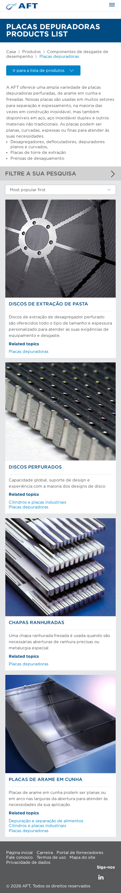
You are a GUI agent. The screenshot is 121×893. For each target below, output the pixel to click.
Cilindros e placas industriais (37, 502)
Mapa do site (82, 857)
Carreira (45, 852)
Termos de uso (51, 857)
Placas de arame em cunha (45, 779)
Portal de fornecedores (80, 852)
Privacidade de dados (28, 862)
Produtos (31, 52)
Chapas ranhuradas (36, 622)
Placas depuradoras (28, 352)
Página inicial (19, 852)
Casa (11, 52)
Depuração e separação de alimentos (46, 821)
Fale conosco (19, 857)
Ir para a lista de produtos (38, 70)
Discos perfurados (35, 467)
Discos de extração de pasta (48, 304)
